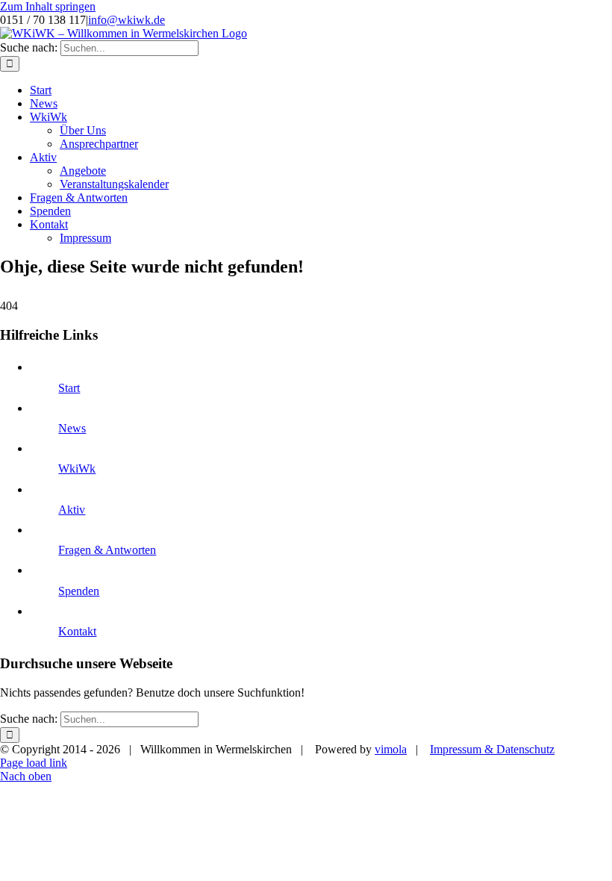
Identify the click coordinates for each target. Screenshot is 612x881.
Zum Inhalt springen (48, 6)
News (72, 428)
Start (69, 388)
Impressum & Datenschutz (492, 749)
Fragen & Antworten (107, 550)
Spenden (78, 591)
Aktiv (71, 509)
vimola (391, 749)
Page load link (33, 762)
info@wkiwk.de (126, 19)
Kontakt (77, 631)
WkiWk (77, 468)
